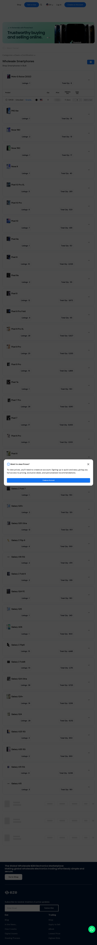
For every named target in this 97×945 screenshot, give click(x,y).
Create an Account (48, 480)
